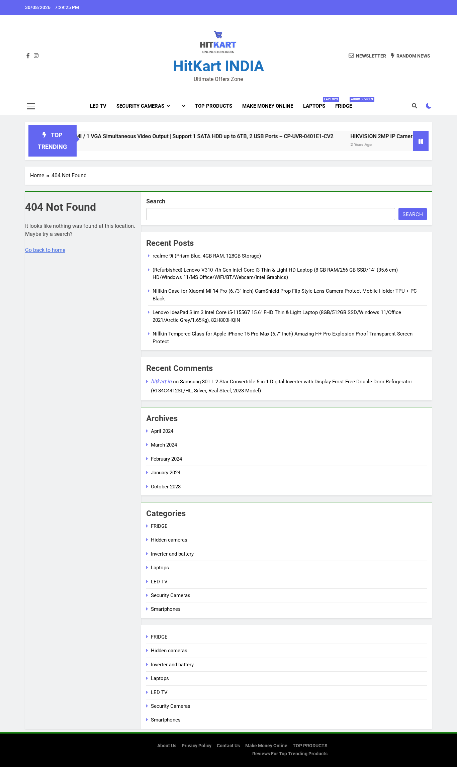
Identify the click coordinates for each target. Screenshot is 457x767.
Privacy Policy (196, 746)
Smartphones (166, 609)
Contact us (228, 746)
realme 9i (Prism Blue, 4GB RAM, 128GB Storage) (207, 256)
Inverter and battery (172, 554)
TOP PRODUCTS (213, 106)
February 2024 (166, 459)
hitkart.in (161, 381)
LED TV (98, 106)
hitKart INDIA (218, 66)
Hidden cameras (169, 540)
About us (166, 746)
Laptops (316, 103)
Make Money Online (267, 106)
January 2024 (165, 473)
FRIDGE (346, 103)
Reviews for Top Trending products (290, 754)
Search (155, 201)
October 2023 (166, 487)
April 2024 (162, 431)
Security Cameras (140, 106)
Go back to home (45, 250)
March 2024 (164, 445)
